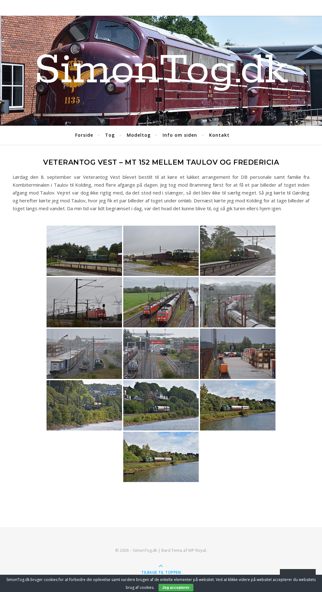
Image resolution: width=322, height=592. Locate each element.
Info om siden (180, 135)
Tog (110, 135)
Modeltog (139, 135)
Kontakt (219, 135)
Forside (84, 135)
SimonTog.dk (161, 70)
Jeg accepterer (176, 587)
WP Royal (197, 550)
